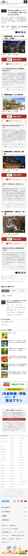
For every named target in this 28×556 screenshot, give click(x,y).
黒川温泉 (21, 476)
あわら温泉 (12, 462)
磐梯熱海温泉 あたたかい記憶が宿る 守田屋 (14, 37)
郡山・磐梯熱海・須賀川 (20, 307)
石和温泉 (21, 454)
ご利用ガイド (13, 489)
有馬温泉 (12, 468)
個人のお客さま (6, 507)
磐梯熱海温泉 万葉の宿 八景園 (14, 213)
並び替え (3, 295)
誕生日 (8, 312)
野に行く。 (6, 494)
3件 (17, 111)
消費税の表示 (13, 525)
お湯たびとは (7, 489)
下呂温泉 (2, 465)
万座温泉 (12, 449)
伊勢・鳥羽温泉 (22, 481)
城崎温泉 (2, 468)
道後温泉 (12, 470)
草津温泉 (21, 446)
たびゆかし (21, 494)
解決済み (23, 290)
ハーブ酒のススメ (21, 496)
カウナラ (11, 494)
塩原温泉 (12, 451)
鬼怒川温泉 (3, 451)
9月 (15, 309)
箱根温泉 (12, 481)
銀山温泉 (12, 446)
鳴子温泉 (21, 441)
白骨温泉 (2, 454)
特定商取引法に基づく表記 (17, 535)
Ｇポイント (20, 489)
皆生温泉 (21, 473)
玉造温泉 (12, 473)
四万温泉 (21, 449)
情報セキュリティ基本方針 (8, 539)
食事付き (13, 312)
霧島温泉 (2, 478)
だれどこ (12, 491)
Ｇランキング (6, 491)
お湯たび (20, 491)
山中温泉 (21, 460)
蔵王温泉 (2, 446)
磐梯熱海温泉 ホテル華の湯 (13, 94)
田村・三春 (4, 324)
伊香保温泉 (3, 449)
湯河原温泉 (3, 457)
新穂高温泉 (21, 465)
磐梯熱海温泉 (9, 309)
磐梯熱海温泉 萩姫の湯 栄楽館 (14, 152)
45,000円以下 (19, 314)
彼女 (17, 304)
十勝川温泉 (21, 438)
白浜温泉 (21, 468)
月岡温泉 (12, 454)
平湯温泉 (12, 465)
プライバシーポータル (19, 532)
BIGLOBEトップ (5, 542)
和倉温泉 (12, 460)
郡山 (13, 307)
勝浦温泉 (2, 470)
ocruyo (16, 491)
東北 (21, 304)
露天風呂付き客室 (20, 312)
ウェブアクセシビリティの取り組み (10, 529)
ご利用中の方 (5, 520)
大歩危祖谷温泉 (13, 484)
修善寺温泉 (21, 457)
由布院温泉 (21, 484)
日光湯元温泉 (3, 481)
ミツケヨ (15, 494)
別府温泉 (12, 476)
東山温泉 (21, 443)
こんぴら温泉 (22, 470)
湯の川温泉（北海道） (4, 441)
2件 (17, 234)
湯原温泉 (2, 476)
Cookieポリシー (6, 535)
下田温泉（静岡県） (4, 460)
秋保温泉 (12, 443)
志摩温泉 (2, 484)
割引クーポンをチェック (15, 64)
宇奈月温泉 (21, 462)
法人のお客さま (6, 511)
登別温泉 (12, 438)
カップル (12, 304)
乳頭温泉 (12, 441)
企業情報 (4, 516)
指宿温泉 (12, 486)
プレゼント (23, 309)
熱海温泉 (2, 486)
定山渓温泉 (3, 438)
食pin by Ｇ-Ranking (13, 496)
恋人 (8, 304)
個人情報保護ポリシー (7, 532)
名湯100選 (9, 314)
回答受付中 (14, 290)
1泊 (14, 314)
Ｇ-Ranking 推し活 (5, 496)
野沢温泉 (21, 451)
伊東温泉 (12, 457)
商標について (19, 539)
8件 (17, 54)
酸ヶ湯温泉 (12, 478)
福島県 (8, 307)
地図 (13, 56)
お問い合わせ (5, 525)
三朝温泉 (2, 473)
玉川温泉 (21, 478)
